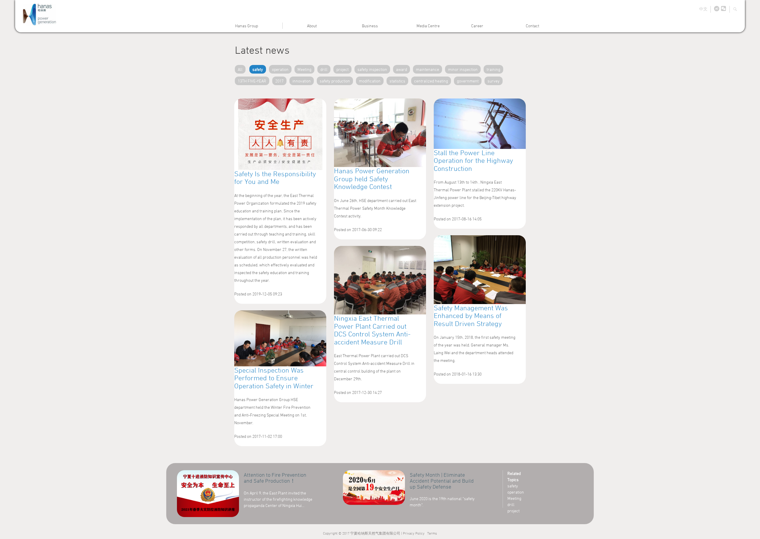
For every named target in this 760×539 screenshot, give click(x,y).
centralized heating (431, 80)
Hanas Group (246, 25)
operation (280, 69)
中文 (703, 8)
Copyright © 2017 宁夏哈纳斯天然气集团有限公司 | (363, 533)
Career (477, 25)
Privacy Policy (414, 533)
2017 (279, 80)
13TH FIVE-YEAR (252, 80)
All (240, 69)
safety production (335, 80)
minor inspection (463, 69)
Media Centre (428, 25)
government (468, 80)
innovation (301, 80)
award (401, 69)
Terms (432, 533)
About (312, 25)
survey (493, 80)
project (342, 69)
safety (257, 69)
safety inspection (372, 69)
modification (370, 80)
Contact (532, 25)
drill (323, 69)
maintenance (427, 69)
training (493, 69)
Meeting (304, 69)
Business (370, 25)
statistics (397, 80)
